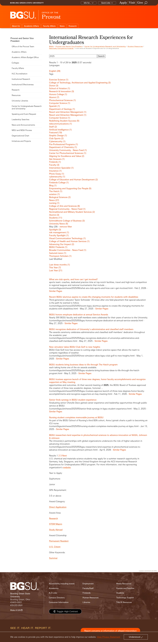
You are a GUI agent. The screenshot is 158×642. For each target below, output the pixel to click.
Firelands (87, 593)
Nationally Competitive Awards (61, 48)
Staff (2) (53, 126)
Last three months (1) (59, 264)
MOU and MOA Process (22, 130)
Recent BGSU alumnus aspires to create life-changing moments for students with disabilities (93, 297)
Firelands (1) (55, 162)
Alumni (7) (54, 97)
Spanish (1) (54, 106)
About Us (16, 26)
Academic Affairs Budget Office (25, 57)
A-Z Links (53, 593)
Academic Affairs (31, 26)
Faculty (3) (54, 165)
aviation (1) (54, 194)
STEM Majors (55, 524)
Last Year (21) (55, 270)
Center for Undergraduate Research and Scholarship (105, 46)
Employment (88, 583)
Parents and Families (125, 588)
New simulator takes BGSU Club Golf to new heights (74, 347)
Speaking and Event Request (24, 114)
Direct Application (57, 507)
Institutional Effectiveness (23, 84)
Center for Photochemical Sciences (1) (67, 153)
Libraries (86, 602)
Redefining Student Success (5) (64, 120)
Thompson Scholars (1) (60, 256)
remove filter (66, 226)
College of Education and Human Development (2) (73, 179)
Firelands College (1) (59, 182)
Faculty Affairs (49, 26)
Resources (16, 95)
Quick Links (105, 2)
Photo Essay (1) (56, 173)
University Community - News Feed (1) (68, 150)
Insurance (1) (55, 170)
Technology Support (125, 597)
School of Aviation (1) (59, 88)
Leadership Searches (20, 119)
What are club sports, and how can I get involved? (73, 279)
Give (140, 3)
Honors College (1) (58, 94)
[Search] (146, 3)
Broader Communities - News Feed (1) (67, 250)
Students (120, 593)
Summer (53, 558)
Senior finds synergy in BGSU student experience (72, 399)
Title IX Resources (124, 602)
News (62, 26)
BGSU (51, 46)
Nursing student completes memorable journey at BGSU (76, 417)
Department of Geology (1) (62, 109)
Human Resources (91, 597)
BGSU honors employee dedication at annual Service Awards (78, 314)
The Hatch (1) (55, 191)
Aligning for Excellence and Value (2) (66, 156)
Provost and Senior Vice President (69, 46)
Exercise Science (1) (58, 79)
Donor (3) (53, 85)
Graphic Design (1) (58, 135)
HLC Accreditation (19, 73)
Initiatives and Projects (21, 141)
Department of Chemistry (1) (63, 147)
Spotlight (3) (55, 229)
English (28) (54, 71)
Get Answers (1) (57, 159)
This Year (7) (55, 267)
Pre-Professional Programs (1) (63, 144)
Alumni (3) (54, 215)
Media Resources (123, 583)
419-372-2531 (16, 605)
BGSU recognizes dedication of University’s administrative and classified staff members (91, 329)
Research (73, 26)
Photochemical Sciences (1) (62, 100)
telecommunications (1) (60, 123)
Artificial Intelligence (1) (60, 129)
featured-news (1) (57, 253)
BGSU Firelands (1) (58, 247)
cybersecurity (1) (57, 176)
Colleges (15, 63)
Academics (54, 588)
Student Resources (135, 46)
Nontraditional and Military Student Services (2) (72, 212)
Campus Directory (57, 597)
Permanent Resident (59, 541)
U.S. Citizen (54, 546)
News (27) (54, 200)
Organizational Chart (20, 136)
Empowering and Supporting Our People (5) (70, 188)
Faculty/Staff (88, 588)
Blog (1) (53, 185)
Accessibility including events (62, 583)
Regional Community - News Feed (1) (67, 209)
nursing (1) (54, 203)
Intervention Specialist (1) (61, 167)
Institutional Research (21, 79)
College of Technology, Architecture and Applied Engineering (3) (80, 82)
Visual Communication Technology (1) (67, 238)
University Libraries (20, 101)
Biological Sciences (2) (60, 197)
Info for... (87, 2)
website (67, 467)
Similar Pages (55, 291)
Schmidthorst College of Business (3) (67, 220)
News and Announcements (23, 125)
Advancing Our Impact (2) (61, 244)
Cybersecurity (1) (57, 141)
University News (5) (58, 223)
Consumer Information (59, 602)
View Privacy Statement (108, 637)
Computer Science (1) (59, 103)
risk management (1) (59, 232)
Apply (123, 3)
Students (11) (55, 217)
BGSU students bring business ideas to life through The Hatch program (83, 364)
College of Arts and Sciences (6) (64, 206)
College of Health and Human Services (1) (69, 241)
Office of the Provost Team (23, 46)
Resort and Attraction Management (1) (67, 112)
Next (64, 455)
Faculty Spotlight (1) (59, 235)
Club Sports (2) (56, 138)
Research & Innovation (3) (61, 91)
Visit (132, 3)
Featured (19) (55, 132)
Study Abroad (55, 529)
